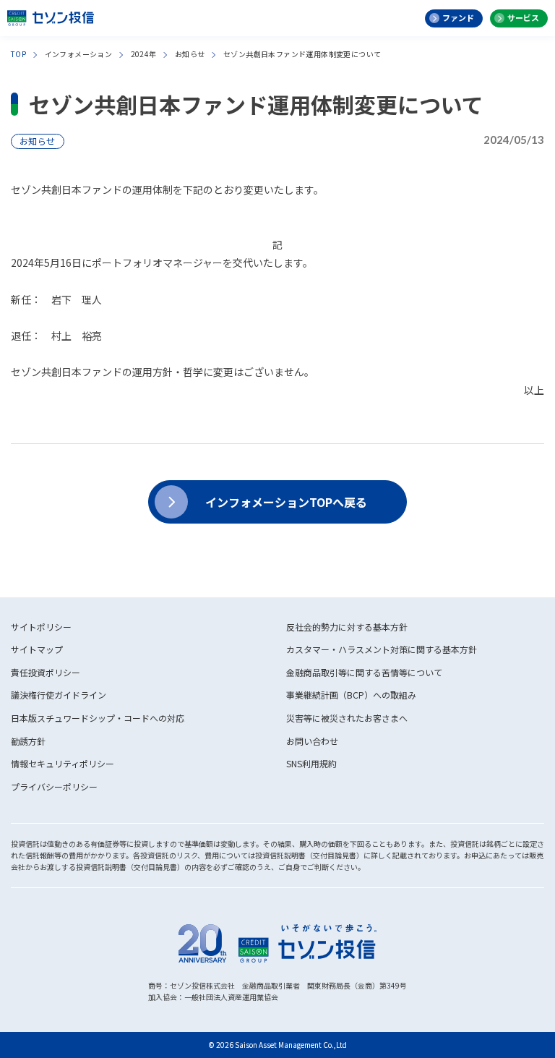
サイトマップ (37, 649)
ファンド (458, 17)
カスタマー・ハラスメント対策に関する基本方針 (381, 649)
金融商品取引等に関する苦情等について (364, 672)
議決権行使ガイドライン (58, 694)
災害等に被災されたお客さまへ (347, 718)
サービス (523, 17)
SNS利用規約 (311, 763)
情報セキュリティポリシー (62, 763)
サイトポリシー (41, 626)
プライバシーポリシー (54, 786)
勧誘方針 (28, 741)
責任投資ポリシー (45, 672)
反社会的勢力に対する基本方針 (347, 626)
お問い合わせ (312, 741)
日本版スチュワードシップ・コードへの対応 (97, 718)
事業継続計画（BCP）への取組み (351, 694)
